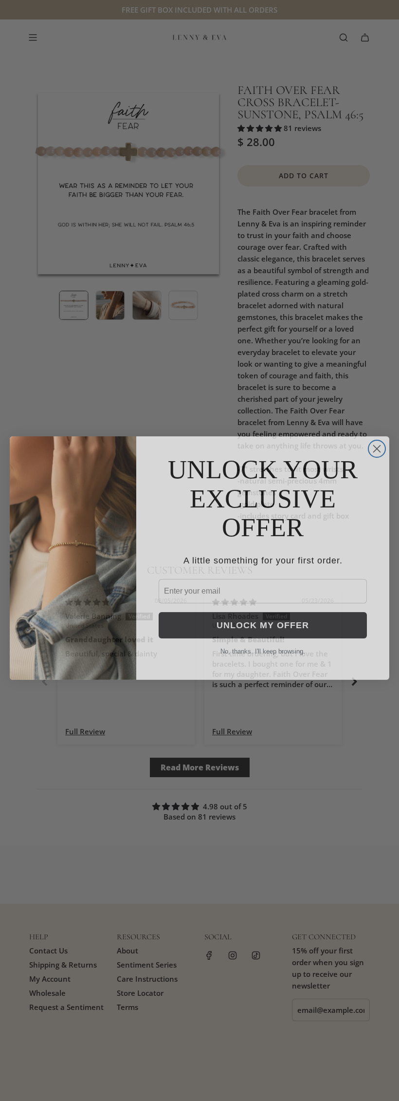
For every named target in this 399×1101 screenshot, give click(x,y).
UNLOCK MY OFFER (263, 618)
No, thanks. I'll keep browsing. (262, 644)
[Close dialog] (376, 441)
